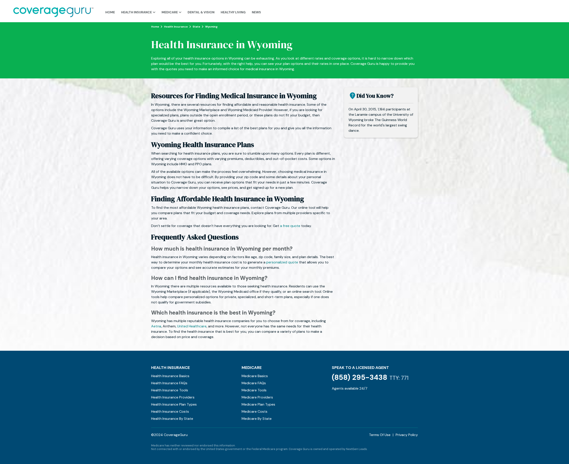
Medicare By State (257, 418)
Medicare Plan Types (258, 404)
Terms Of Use (380, 434)
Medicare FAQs (254, 383)
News (256, 12)
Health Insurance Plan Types (174, 404)
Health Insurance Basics (170, 376)
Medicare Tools (254, 390)
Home (110, 12)
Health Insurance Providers (172, 397)
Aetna (156, 326)
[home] (53, 11)
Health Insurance (176, 26)
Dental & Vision (201, 12)
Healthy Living (233, 12)
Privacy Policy (407, 434)
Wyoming (211, 26)
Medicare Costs (254, 411)
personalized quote (282, 262)
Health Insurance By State (172, 418)
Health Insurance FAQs (169, 383)
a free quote (290, 225)
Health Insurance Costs (170, 411)
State (196, 26)
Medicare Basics (255, 376)
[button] (138, 11)
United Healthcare (191, 326)
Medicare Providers (257, 397)
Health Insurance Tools (169, 390)
